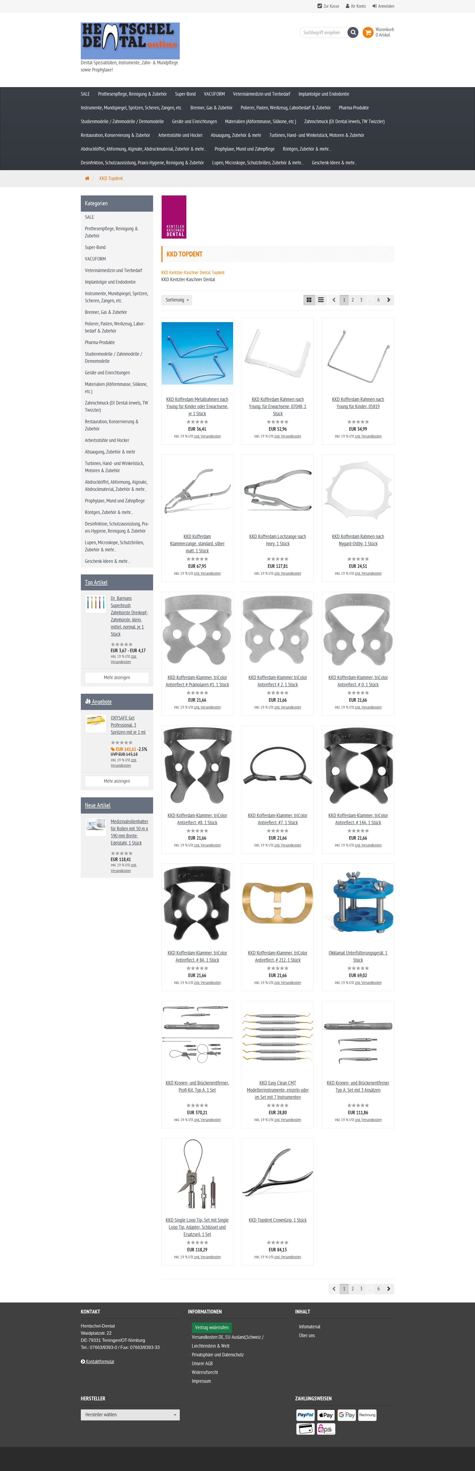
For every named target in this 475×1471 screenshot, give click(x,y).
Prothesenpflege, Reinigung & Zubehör (132, 94)
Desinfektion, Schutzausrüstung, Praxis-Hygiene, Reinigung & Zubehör (142, 163)
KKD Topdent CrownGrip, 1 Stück (277, 1220)
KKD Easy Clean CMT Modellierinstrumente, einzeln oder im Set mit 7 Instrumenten (278, 1090)
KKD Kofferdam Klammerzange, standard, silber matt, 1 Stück (197, 544)
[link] (369, 32)
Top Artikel (96, 582)
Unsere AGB (202, 1364)
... (370, 300)
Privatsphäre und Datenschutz (218, 1355)
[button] (388, 300)
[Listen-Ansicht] (321, 300)
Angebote (101, 701)
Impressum (201, 1381)
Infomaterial (309, 1327)
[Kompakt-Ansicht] (309, 300)
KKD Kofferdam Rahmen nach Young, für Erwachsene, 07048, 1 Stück (277, 407)
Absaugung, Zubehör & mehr (236, 135)
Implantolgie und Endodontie (324, 94)
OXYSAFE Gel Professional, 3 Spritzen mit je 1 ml (128, 725)
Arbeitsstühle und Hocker (180, 135)
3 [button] (361, 300)
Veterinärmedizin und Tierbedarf (261, 94)
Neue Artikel (98, 805)
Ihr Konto (358, 6)
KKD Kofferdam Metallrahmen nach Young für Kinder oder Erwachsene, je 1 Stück (197, 407)
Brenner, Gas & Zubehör (211, 108)
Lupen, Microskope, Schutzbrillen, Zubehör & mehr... (258, 163)
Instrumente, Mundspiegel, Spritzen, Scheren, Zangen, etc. (131, 108)
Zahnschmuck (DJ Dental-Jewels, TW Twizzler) (344, 122)
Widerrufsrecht (205, 1372)
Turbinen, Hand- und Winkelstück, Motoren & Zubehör (316, 135)
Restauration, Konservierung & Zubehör (115, 135)
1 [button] (344, 300)
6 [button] (378, 300)
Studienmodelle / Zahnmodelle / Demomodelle (122, 122)
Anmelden (386, 6)
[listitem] (305, 1416)
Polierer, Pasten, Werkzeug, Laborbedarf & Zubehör (286, 108)
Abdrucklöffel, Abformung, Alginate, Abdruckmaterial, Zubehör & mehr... (143, 149)
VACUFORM (214, 94)
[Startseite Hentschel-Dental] (130, 41)
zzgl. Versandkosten (207, 436)
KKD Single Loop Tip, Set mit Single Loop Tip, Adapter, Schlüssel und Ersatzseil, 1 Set (197, 1227)
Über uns (307, 1336)
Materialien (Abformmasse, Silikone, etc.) (260, 122)
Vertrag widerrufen (211, 1328)
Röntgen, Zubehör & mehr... (307, 149)
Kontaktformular (99, 1362)
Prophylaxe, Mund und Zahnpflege (245, 149)
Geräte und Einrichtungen (194, 122)
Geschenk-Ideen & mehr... (334, 163)
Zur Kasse (331, 6)
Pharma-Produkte (354, 108)
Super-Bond (185, 94)
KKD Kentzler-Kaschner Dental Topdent (193, 272)
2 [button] (353, 300)
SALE (85, 94)
